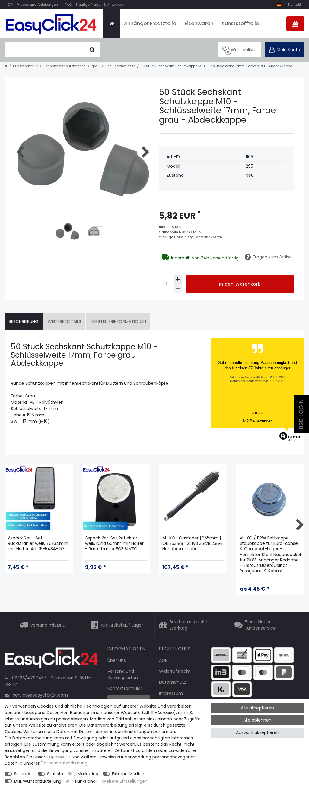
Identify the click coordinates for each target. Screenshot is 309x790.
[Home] (111, 23)
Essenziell (23, 774)
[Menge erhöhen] (178, 279)
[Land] (279, 4)
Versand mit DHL (47, 625)
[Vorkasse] (242, 654)
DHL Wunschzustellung (38, 781)
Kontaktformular (124, 688)
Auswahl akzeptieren (257, 732)
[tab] (24, 321)
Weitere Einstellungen (125, 781)
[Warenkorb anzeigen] (295, 23)
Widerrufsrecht (175, 671)
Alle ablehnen (257, 720)
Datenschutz (172, 682)
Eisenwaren (199, 23)
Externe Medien (128, 774)
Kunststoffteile (240, 23)
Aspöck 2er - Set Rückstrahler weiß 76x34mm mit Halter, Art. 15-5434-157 (38, 543)
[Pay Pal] (284, 672)
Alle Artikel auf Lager (122, 625)
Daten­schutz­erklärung (64, 763)
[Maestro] (242, 672)
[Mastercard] (263, 672)
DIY (33, 4)
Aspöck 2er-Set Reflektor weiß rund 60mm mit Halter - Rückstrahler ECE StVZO (114, 543)
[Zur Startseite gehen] (5, 66)
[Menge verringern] (178, 288)
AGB (163, 660)
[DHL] (221, 654)
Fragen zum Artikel (272, 257)
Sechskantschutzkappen (64, 66)
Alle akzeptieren (257, 708)
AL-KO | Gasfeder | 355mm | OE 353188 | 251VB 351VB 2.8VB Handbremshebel (192, 543)
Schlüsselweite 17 (120, 66)
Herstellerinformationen (118, 321)
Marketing (88, 774)
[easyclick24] (51, 660)
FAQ (94, 4)
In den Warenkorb (240, 284)
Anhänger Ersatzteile (150, 23)
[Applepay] (263, 654)
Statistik (55, 774)
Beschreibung (23, 321)
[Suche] (92, 49)
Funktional (86, 781)
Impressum (171, 693)
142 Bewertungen (257, 421)
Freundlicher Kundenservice (260, 625)
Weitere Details (64, 321)
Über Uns (116, 660)
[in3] (221, 672)
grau (95, 66)
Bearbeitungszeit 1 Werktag (188, 625)
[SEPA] (284, 654)
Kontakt (294, 4)
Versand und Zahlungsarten (122, 674)
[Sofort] (221, 688)
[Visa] (242, 688)
